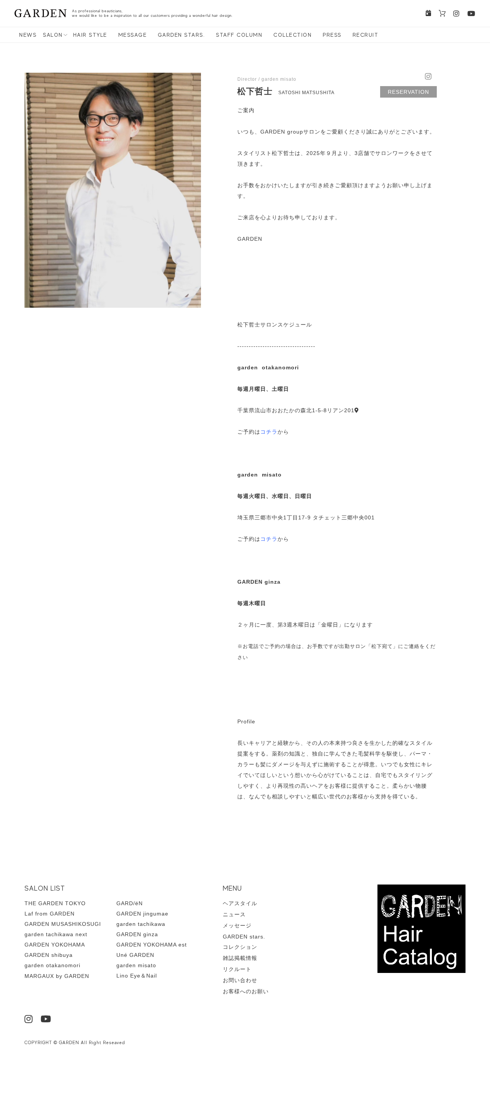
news (27, 35)
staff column (239, 35)
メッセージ (237, 925)
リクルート (237, 969)
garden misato (136, 965)
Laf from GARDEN (49, 914)
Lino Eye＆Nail (136, 976)
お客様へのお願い (246, 991)
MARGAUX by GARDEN (56, 976)
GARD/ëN (129, 903)
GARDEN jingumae (142, 914)
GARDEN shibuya (48, 955)
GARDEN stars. (181, 35)
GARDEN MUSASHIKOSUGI (62, 924)
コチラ (269, 432)
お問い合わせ (240, 980)
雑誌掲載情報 (240, 958)
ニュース (234, 914)
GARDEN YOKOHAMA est (151, 945)
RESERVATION (408, 92)
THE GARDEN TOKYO (55, 903)
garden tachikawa (140, 924)
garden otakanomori (52, 965)
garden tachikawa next (55, 934)
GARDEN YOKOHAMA (54, 945)
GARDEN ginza (137, 934)
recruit (366, 35)
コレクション (240, 947)
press (332, 35)
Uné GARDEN (135, 955)
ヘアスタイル (240, 903)
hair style (90, 35)
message (132, 35)
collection (292, 35)
